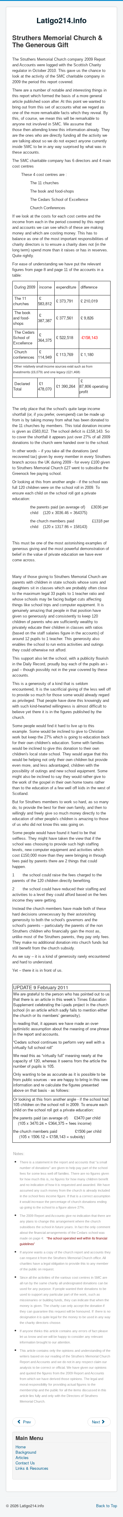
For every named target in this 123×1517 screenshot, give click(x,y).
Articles (22, 1457)
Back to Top (106, 1505)
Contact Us (25, 1463)
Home (21, 1447)
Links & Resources (32, 1468)
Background (26, 1452)
